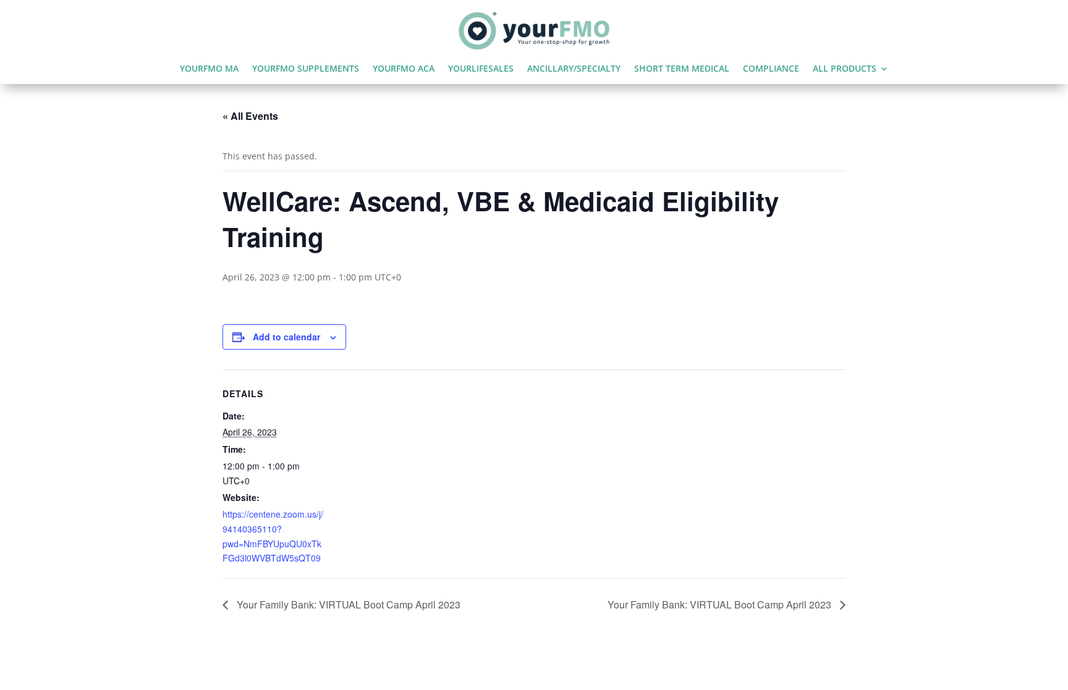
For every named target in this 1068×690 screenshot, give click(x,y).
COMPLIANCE (771, 69)
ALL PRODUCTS (844, 69)
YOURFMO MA (209, 69)
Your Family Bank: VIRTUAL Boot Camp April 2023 (347, 604)
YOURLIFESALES (481, 69)
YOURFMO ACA (403, 69)
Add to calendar (286, 336)
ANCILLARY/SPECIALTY (574, 69)
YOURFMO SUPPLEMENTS (305, 69)
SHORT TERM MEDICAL (681, 69)
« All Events (250, 116)
